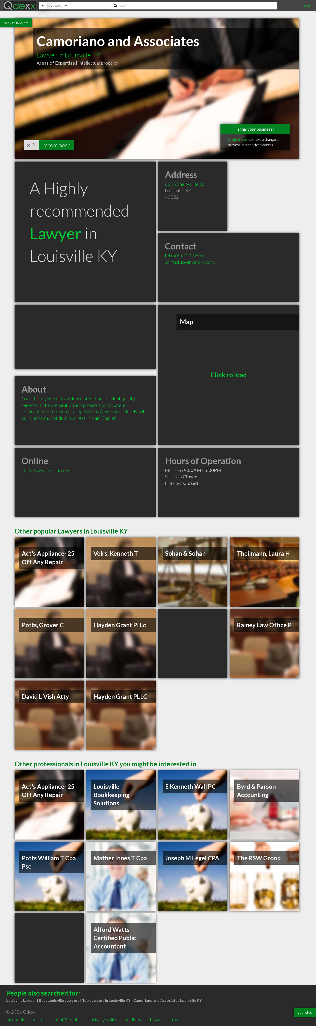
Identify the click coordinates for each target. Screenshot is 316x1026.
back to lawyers (16, 23)
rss (175, 1019)
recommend (57, 145)
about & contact (67, 1019)
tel (184, 255)
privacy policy (104, 1019)
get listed (133, 1019)
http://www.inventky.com (46, 470)
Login (308, 5)
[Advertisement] (85, 337)
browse (157, 1019)
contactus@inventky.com (189, 262)
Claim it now (238, 139)
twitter (38, 1019)
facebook (15, 1019)
